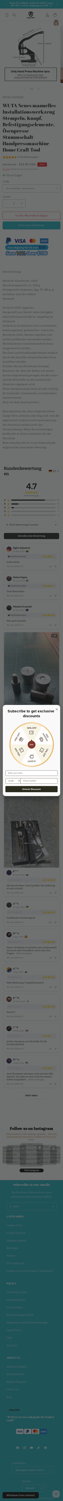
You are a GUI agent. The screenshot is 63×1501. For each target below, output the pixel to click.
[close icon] (56, 709)
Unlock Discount (31, 789)
